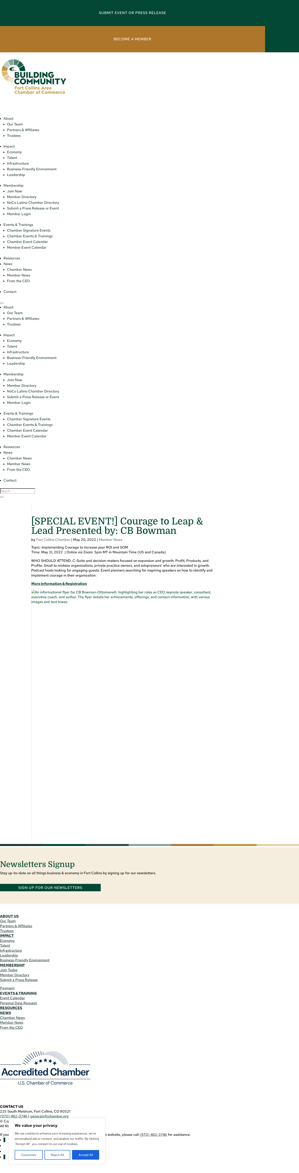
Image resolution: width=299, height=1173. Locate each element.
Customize (28, 1155)
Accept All (86, 1155)
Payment (7, 988)
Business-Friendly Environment (31, 169)
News (8, 264)
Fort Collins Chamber (53, 539)
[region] (57, 1141)
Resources (12, 258)
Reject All (57, 1155)
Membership (14, 185)
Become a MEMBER (132, 39)
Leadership (16, 174)
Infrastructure (18, 163)
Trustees (14, 135)
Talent (12, 157)
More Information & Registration (59, 583)
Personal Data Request (18, 1003)
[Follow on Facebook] (4, 1140)
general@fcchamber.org (49, 1116)
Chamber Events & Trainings (30, 236)
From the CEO (18, 281)
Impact (9, 146)
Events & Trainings (18, 224)
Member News (18, 275)
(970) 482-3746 (13, 1116)
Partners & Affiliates (23, 130)
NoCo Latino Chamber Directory (33, 202)
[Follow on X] (4, 1157)
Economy (14, 152)
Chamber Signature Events (28, 230)
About (8, 118)
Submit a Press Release (19, 980)
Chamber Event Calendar (27, 241)
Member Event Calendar (26, 247)
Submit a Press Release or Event (33, 208)
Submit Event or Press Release (132, 13)
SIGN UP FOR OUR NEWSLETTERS (50, 887)
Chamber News (19, 269)
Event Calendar (12, 998)
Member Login (19, 214)
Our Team (15, 124)
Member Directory (21, 197)
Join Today (9, 970)
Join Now (14, 191)
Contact (10, 291)
